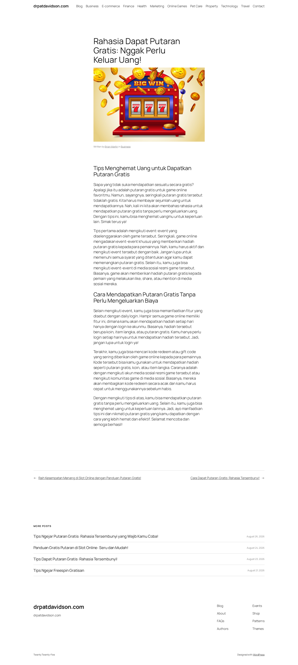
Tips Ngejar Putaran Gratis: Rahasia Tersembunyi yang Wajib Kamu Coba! (95, 536)
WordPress (259, 654)
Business (126, 146)
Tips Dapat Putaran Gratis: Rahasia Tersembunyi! (75, 559)
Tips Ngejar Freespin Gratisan (58, 570)
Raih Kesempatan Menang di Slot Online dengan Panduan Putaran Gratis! (89, 478)
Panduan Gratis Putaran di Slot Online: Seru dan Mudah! (80, 548)
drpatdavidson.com (51, 6)
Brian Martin (111, 146)
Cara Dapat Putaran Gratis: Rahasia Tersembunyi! (225, 478)
